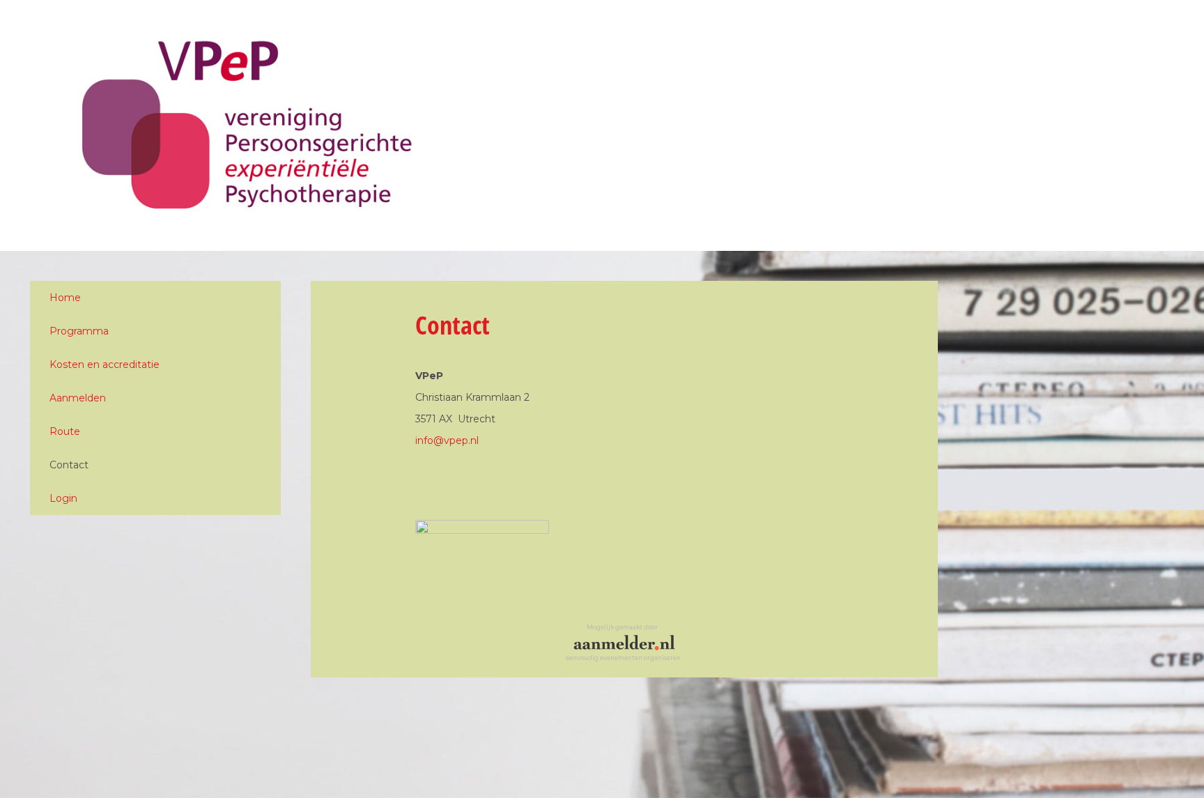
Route (64, 431)
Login (63, 498)
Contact (68, 465)
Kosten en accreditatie (104, 364)
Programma (79, 331)
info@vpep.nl (447, 440)
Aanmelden (77, 398)
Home (65, 297)
